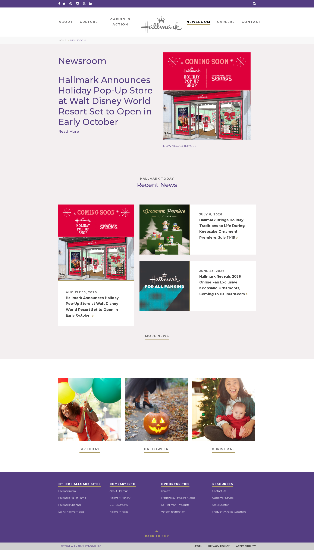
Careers (165, 490)
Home (161, 22)
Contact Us (219, 490)
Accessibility (246, 546)
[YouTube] (84, 4)
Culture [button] (89, 22)
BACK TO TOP (157, 536)
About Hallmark (119, 490)
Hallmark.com (67, 490)
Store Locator (220, 504)
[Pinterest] (71, 4)
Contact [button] (251, 22)
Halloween (156, 449)
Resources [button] (222, 484)
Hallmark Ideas (119, 511)
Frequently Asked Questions (229, 511)
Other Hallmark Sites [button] (79, 484)
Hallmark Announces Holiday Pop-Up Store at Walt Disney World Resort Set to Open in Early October (105, 101)
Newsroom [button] (198, 22)
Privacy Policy (219, 546)
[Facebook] (59, 4)
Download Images (180, 146)
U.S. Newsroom (119, 504)
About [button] (66, 22)
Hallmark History (120, 497)
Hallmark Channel (69, 504)
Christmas (223, 449)
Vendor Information (173, 511)
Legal (198, 546)
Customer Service (222, 497)
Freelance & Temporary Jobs (178, 497)
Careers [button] (226, 22)
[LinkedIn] (91, 4)
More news (157, 336)
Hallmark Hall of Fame (72, 497)
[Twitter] (64, 4)
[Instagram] (77, 4)
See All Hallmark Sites (71, 511)
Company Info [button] (123, 484)
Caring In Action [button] (120, 21)
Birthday (89, 449)
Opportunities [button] (175, 484)
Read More (69, 131)
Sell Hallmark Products (175, 504)
